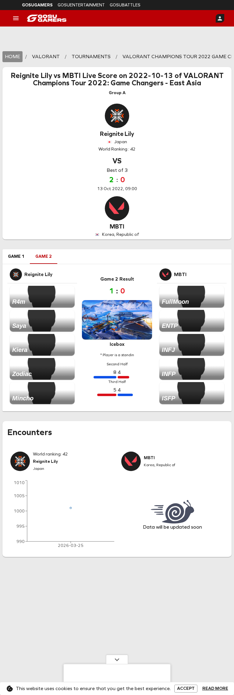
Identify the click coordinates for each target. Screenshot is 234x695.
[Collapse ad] (117, 659)
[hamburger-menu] (16, 18)
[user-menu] (220, 18)
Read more (215, 688)
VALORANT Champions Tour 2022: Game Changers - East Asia (128, 79)
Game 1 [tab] (16, 256)
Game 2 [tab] (43, 256)
